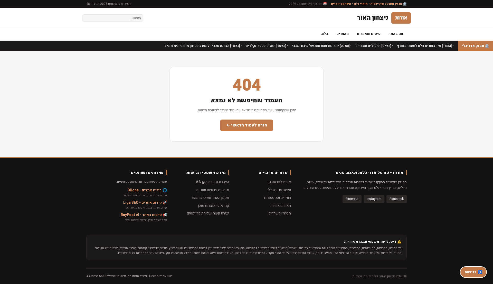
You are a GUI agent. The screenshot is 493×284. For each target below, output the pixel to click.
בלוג (324, 33)
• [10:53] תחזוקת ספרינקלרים (266, 45)
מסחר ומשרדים (280, 213)
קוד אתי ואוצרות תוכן (213, 205)
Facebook (397, 199)
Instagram (374, 199)
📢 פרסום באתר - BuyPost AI (144, 215)
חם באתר (396, 33)
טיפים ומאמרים (369, 33)
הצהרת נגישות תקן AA (212, 182)
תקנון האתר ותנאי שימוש (210, 197)
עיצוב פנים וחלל (279, 190)
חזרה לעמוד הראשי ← (246, 125)
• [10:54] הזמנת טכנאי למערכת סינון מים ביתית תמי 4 (203, 45)
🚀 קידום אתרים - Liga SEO (145, 202)
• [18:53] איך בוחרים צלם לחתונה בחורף (425, 45)
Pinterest (352, 199)
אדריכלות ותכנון (279, 182)
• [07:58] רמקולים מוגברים (374, 45)
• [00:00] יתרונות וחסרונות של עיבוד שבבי (321, 45)
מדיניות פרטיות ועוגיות (212, 190)
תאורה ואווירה (280, 205)
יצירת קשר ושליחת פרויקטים (208, 213)
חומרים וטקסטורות (277, 197)
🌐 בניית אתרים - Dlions (147, 190)
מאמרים (342, 33)
